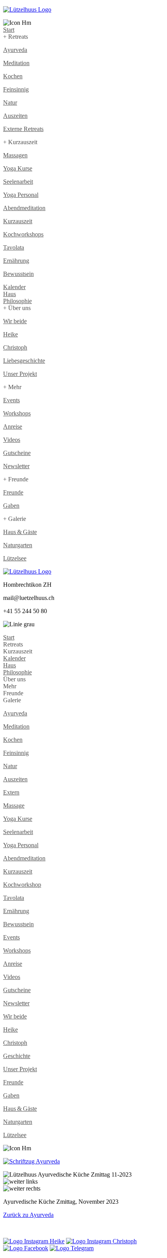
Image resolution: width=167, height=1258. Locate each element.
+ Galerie (14, 518)
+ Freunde (15, 479)
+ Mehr (12, 387)
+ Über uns (17, 308)
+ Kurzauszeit (20, 142)
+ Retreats (15, 36)
